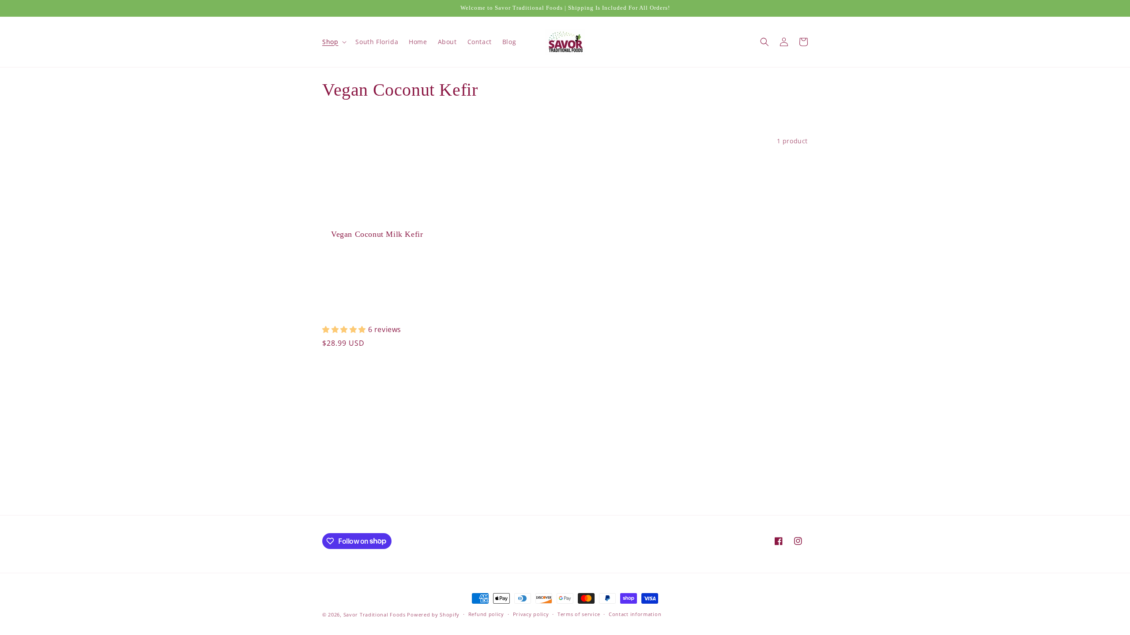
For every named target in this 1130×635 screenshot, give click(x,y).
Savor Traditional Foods (374, 614)
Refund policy (486, 614)
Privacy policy (531, 614)
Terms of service (578, 614)
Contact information (635, 614)
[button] (333, 42)
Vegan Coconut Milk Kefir (377, 234)
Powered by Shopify (433, 614)
